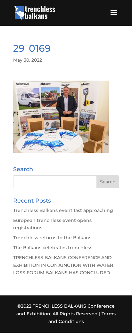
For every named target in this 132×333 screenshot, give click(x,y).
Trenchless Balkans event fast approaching (63, 210)
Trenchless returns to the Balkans (52, 238)
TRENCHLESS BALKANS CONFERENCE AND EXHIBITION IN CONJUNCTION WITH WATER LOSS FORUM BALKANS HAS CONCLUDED (63, 265)
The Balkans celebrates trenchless (52, 247)
